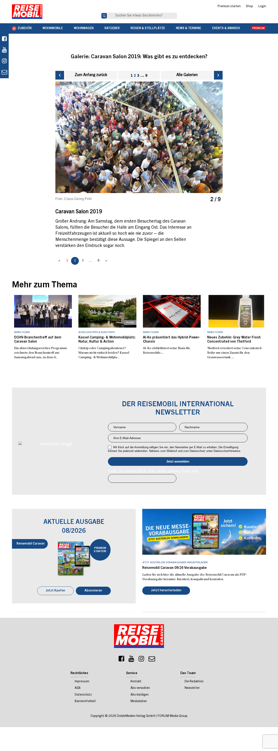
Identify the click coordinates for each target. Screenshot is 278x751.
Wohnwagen (84, 28)
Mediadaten (139, 701)
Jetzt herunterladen (166, 591)
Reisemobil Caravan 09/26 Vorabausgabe (174, 568)
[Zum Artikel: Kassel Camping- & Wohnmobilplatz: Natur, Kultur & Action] (107, 311)
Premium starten (229, 6)
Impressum (82, 682)
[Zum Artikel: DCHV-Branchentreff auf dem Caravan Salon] (43, 311)
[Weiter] (218, 75)
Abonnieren (93, 591)
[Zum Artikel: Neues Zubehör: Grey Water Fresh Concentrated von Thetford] (236, 311)
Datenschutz (83, 695)
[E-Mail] (152, 660)
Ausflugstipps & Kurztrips (96, 332)
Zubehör (25, 28)
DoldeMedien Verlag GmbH (136, 716)
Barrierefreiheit (85, 701)
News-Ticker (22, 332)
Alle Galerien (187, 75)
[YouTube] (131, 660)
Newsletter (192, 688)
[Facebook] (4, 39)
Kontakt (136, 682)
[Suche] (104, 15)
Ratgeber (112, 28)
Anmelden (178, 461)
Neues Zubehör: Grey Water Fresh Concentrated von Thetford (234, 339)
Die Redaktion (194, 682)
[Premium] (258, 28)
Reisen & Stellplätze (148, 28)
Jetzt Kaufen (55, 591)
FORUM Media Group (172, 716)
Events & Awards (226, 28)
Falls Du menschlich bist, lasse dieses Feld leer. (154, 471)
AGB (78, 688)
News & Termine (188, 28)
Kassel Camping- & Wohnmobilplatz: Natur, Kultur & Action (107, 339)
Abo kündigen (140, 695)
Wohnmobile (53, 28)
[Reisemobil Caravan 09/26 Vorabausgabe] (204, 532)
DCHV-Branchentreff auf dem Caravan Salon (37, 339)
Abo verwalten (140, 688)
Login (262, 6)
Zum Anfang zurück (91, 75)
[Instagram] (141, 660)
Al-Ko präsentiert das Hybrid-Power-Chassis (171, 339)
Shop (249, 6)
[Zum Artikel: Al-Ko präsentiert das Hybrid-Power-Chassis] (172, 311)
